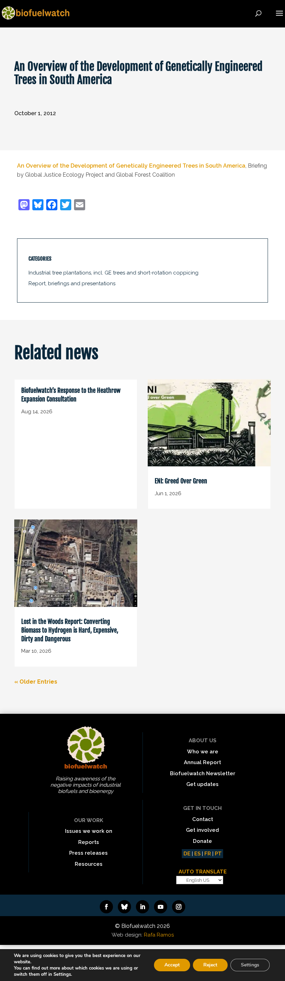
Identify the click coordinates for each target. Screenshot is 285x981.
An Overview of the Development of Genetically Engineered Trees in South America (131, 165)
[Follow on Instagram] (178, 906)
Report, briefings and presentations (71, 283)
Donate (202, 841)
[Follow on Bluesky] (124, 906)
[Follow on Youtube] (160, 906)
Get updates (202, 784)
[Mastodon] (24, 205)
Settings (250, 965)
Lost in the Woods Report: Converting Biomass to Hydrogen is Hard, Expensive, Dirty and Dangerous (69, 630)
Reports (88, 842)
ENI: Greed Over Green (181, 481)
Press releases (88, 853)
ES (197, 854)
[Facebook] (52, 205)
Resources (89, 864)
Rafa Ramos (159, 935)
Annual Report (202, 762)
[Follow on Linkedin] (142, 906)
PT (218, 854)
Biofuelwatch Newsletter (202, 773)
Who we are (202, 752)
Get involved (202, 830)
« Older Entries (35, 681)
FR (207, 854)
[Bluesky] (38, 205)
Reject (210, 965)
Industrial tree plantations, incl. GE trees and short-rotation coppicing (113, 273)
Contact (202, 819)
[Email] (80, 205)
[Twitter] (66, 205)
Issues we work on (88, 831)
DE (187, 854)
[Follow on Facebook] (106, 906)
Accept (172, 965)
